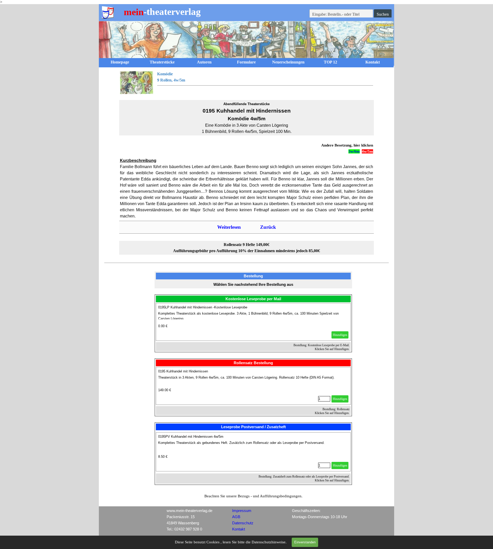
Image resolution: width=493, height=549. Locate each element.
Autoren (204, 62)
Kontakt (372, 62)
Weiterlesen (229, 227)
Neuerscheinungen (288, 62)
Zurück (268, 227)
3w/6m (354, 151)
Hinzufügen (340, 335)
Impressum (241, 511)
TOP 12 (330, 62)
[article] (253, 322)
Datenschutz (242, 523)
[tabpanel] (246, 82)
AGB (236, 517)
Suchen (383, 14)
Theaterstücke (162, 62)
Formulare (246, 62)
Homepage (120, 62)
